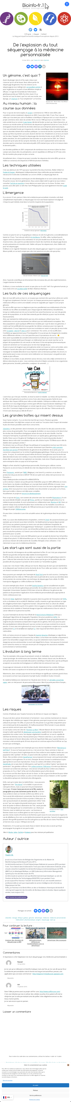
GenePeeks (7, 764)
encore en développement (31, 494)
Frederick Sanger (9, 172)
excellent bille (22, 289)
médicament (20, 920)
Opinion (46, 60)
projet (30, 113)
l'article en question (17, 183)
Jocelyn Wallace (42, 392)
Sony (18, 498)
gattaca (25, 918)
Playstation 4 (56, 498)
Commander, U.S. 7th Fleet (35, 704)
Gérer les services (7, 1080)
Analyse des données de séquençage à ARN (14, 941)
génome (31, 918)
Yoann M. (37, 60)
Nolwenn (28, 832)
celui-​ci (23, 331)
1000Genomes (20, 509)
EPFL (64, 599)
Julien (15, 832)
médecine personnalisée (58, 918)
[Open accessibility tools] (67, 4)
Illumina (53, 502)
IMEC (25, 472)
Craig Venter (27, 122)
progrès (38, 920)
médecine (46, 918)
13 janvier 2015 (22, 986)
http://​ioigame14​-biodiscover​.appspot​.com (48, 974)
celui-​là (16, 331)
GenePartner (27, 757)
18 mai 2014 (21, 964)
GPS (55, 617)
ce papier (10, 331)
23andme (6, 429)
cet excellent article (33, 87)
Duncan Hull (44, 275)
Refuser (35, 1090)
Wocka (11, 832)
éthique (20, 918)
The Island (18, 784)
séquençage (45, 920)
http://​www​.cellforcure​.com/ (50, 991)
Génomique (38, 918)
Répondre (10, 978)
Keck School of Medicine (45, 615)
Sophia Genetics (38, 586)
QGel (12, 599)
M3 (60, 502)
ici (14, 629)
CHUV (47, 520)
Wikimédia (43, 230)
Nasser (20, 962)
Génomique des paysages (56, 940)
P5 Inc (32, 500)
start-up (52, 920)
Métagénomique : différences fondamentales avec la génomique (35, 942)
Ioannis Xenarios (42, 635)
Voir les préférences (35, 1095)
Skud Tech (39, 575)
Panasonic (10, 472)
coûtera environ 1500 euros (41, 766)
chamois (14, 99)
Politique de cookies (34, 1099)
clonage (14, 918)
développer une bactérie (32, 732)
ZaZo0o (20, 832)
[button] (68, 1065)
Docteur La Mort (32, 730)
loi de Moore (35, 237)
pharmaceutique (29, 920)
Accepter (35, 1085)
